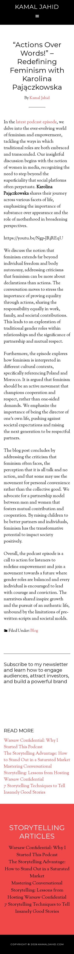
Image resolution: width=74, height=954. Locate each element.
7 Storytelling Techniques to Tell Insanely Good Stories (34, 789)
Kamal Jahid (37, 6)
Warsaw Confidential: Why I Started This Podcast (31, 744)
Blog (34, 631)
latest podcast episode (36, 122)
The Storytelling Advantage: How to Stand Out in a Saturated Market (37, 757)
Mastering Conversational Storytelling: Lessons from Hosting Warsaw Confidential (36, 773)
